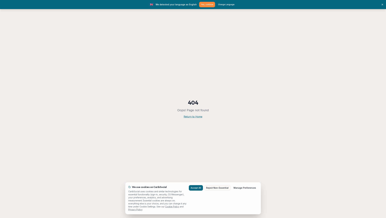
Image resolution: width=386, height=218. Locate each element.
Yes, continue (207, 4)
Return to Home (193, 116)
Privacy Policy (135, 209)
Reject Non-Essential (217, 188)
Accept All (196, 188)
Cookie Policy (172, 206)
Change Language (226, 4)
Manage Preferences (245, 188)
